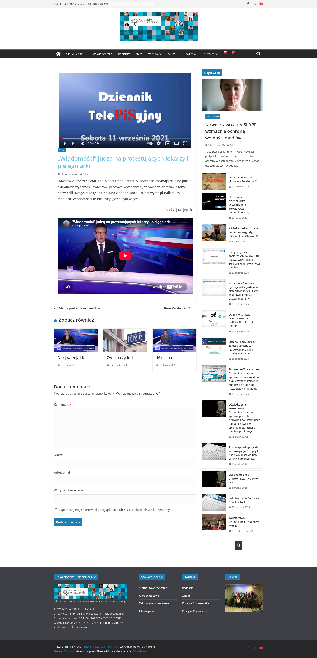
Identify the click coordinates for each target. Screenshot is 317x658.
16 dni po (164, 357)
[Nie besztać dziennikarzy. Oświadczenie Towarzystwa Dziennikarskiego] (214, 207)
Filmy (61, 150)
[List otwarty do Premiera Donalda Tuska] (214, 503)
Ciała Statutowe (149, 595)
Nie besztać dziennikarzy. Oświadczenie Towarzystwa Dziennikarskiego (239, 204)
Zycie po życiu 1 (120, 357)
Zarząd (186, 595)
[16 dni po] (174, 331)
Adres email (63, 473)
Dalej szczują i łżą (72, 357)
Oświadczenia (102, 54)
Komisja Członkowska (195, 603)
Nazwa (60, 455)
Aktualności (74, 54)
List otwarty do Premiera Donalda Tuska (244, 500)
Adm (85, 173)
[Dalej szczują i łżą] (76, 331)
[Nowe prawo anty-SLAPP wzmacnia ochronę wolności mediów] (232, 95)
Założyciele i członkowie (154, 603)
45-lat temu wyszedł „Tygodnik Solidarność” (243, 179)
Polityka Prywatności (195, 611)
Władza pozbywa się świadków (79, 308)
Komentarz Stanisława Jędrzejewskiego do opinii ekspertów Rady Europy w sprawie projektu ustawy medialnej (244, 290)
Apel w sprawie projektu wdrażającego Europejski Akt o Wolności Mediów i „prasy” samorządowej (244, 452)
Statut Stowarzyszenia (153, 588)
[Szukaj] (238, 545)
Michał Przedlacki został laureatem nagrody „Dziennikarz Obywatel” (243, 232)
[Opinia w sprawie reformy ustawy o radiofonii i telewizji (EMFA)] (214, 323)
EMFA (139, 54)
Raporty (124, 54)
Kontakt (208, 54)
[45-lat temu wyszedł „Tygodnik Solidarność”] (214, 182)
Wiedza (153, 54)
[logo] (90, 586)
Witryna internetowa (68, 490)
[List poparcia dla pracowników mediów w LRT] (214, 481)
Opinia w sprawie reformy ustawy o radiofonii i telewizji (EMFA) (241, 320)
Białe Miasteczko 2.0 (178, 308)
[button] (85, 54)
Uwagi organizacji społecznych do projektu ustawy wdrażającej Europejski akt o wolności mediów (244, 259)
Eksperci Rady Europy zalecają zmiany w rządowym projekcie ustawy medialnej (242, 347)
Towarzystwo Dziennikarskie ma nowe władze (244, 521)
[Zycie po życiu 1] (125, 331)
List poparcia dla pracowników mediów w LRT (243, 478)
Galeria (190, 54)
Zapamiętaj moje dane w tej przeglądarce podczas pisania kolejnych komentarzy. (114, 510)
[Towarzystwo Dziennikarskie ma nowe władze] (214, 524)
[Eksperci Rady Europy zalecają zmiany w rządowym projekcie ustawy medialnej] (214, 350)
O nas (172, 54)
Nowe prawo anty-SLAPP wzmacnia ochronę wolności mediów (231, 131)
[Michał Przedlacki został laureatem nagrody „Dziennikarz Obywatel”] (214, 235)
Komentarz (63, 405)
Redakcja (187, 588)
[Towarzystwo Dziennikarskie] (58, 54)
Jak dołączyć (146, 611)
